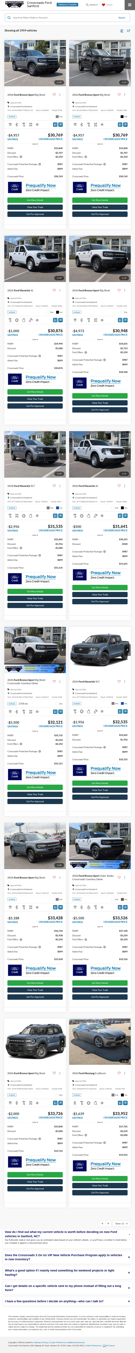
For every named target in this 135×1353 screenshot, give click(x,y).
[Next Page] (108, 1224)
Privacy (45, 1342)
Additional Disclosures (76, 1342)
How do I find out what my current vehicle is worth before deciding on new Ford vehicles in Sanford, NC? (61, 1234)
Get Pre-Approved (35, 214)
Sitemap (37, 1342)
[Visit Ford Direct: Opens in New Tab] (109, 1346)
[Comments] (55, 124)
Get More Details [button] (35, 200)
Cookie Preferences (58, 1342)
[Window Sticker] (60, 124)
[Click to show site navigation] (130, 5)
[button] (62, 63)
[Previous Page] (102, 1224)
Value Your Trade (35, 207)
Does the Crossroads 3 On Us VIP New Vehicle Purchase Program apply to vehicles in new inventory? (63, 1257)
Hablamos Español (67, 4)
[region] (35, 164)
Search (122, 17)
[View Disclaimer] (37, 124)
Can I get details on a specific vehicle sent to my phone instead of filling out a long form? (63, 1288)
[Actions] (60, 95)
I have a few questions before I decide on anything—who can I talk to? (54, 1301)
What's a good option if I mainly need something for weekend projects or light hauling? (59, 1272)
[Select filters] (122, 30)
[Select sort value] (127, 30)
